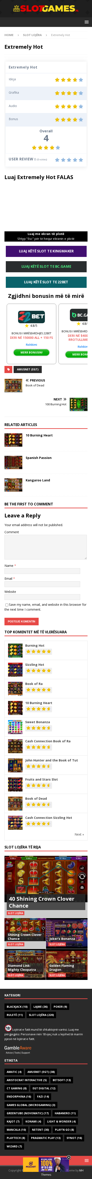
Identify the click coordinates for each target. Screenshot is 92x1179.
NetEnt (40, 1130)
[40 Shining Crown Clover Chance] (46, 887)
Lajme (40, 1007)
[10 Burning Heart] (13, 440)
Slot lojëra (41, 1015)
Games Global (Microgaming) (31, 1105)
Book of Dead (36, 798)
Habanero (65, 1113)
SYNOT (74, 1138)
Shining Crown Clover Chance (25, 937)
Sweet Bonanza (37, 722)
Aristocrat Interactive (27, 1080)
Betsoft (62, 1080)
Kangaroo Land (38, 480)
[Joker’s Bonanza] (67, 933)
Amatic (14, 1072)
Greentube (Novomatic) (28, 1113)
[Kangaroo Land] (13, 485)
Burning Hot (34, 645)
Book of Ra (34, 684)
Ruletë (15, 1015)
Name (9, 565)
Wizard (14, 1146)
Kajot (13, 1121)
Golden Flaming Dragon (61, 967)
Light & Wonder (61, 1121)
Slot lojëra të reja (22, 847)
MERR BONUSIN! (32, 352)
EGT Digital (44, 1088)
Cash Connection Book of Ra (48, 741)
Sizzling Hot (34, 664)
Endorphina (19, 1096)
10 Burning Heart (39, 435)
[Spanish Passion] (13, 462)
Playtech (16, 1138)
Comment (11, 532)
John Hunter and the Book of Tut (51, 760)
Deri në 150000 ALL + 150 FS (31, 337)
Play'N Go (64, 1130)
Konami (33, 1121)
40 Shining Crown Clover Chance (41, 902)
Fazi (43, 1096)
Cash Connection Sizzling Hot (48, 818)
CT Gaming (17, 1088)
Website (10, 592)
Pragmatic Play (46, 1138)
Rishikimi (31, 345)
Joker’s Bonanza (62, 939)
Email (8, 578)
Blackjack (17, 1007)
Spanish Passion (39, 458)
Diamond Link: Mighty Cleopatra (22, 967)
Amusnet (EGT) (27, 369)
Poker (60, 1007)
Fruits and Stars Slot (41, 779)
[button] (86, 21)
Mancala (16, 1130)
